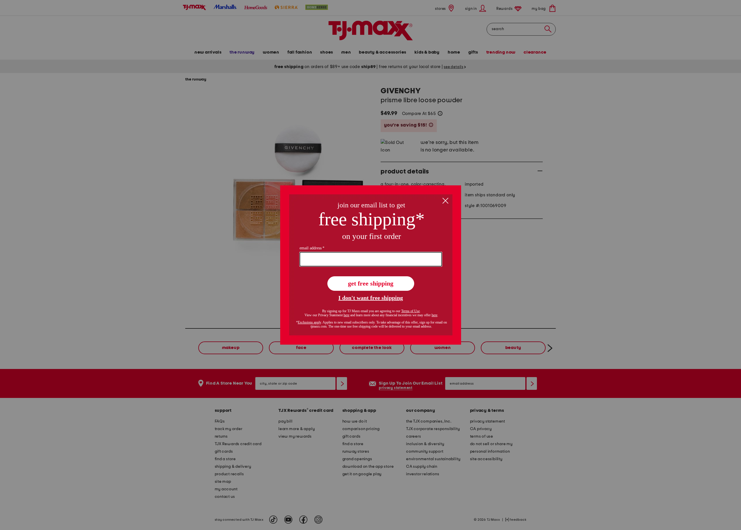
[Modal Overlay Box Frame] (370, 265)
